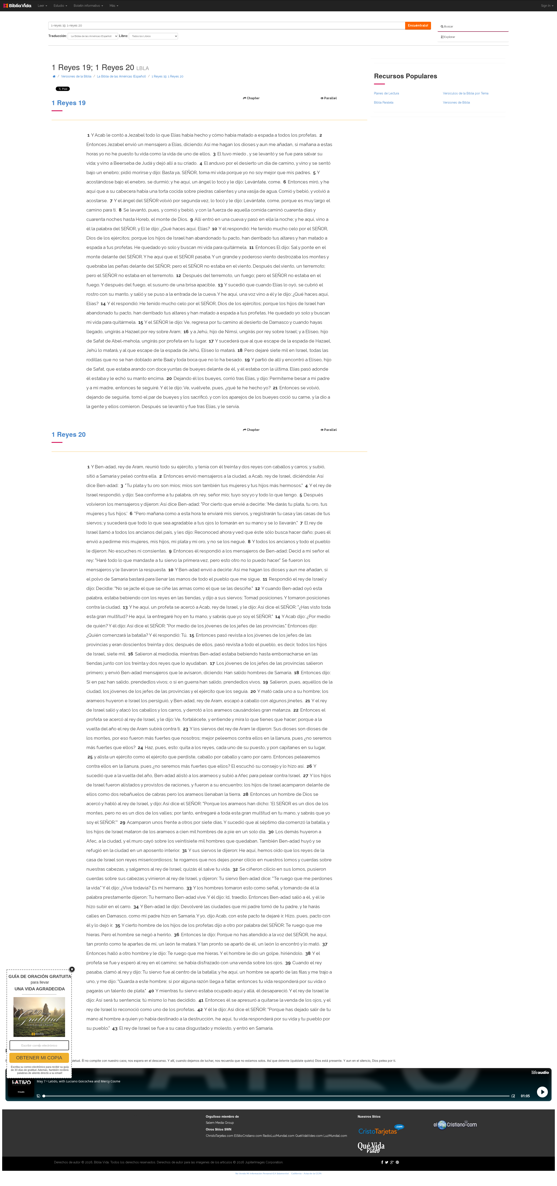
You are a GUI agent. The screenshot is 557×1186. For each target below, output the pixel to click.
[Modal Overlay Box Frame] (39, 1023)
